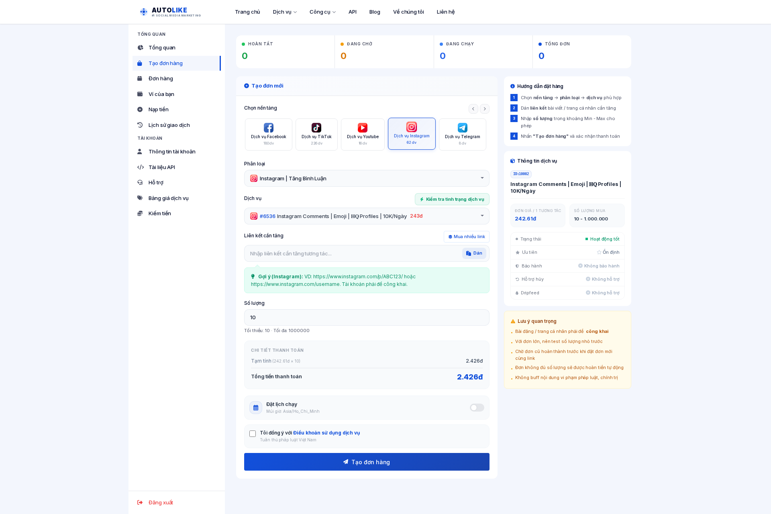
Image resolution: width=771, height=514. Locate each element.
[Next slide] (485, 109)
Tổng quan (162, 47)
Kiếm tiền (160, 213)
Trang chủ (247, 11)
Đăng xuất (161, 502)
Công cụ (320, 11)
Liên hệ (446, 11)
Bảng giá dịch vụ (169, 198)
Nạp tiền (158, 109)
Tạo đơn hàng (166, 63)
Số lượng (254, 303)
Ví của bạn (161, 94)
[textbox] (293, 178)
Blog (374, 11)
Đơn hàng (161, 78)
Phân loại (254, 164)
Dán (477, 253)
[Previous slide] (473, 109)
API (353, 11)
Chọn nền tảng (260, 108)
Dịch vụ (282, 11)
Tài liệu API (162, 167)
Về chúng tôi (408, 11)
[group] (268, 134)
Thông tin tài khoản (172, 151)
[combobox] (367, 178)
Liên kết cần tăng (264, 236)
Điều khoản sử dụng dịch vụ (326, 433)
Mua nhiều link (469, 236)
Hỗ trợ (156, 182)
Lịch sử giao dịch (169, 125)
